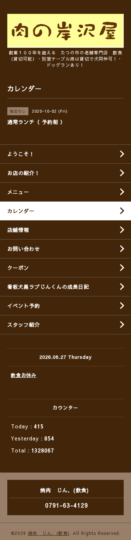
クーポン (18, 267)
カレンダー (21, 210)
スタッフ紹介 (23, 324)
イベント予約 (23, 305)
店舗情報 (18, 229)
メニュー (18, 191)
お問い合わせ (23, 248)
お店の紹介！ (23, 172)
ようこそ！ (21, 154)
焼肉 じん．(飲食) (49, 533)
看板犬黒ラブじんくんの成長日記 (48, 286)
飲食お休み (23, 375)
